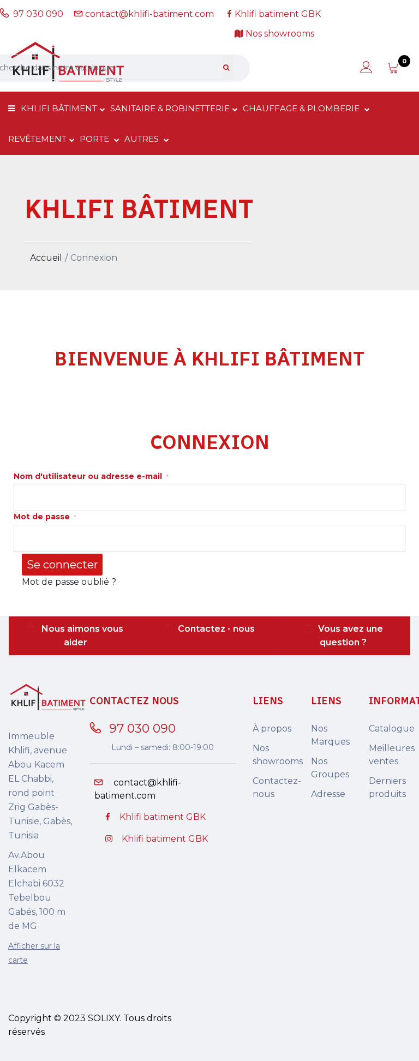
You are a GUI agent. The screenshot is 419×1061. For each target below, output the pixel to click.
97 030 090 (40, 14)
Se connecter (62, 564)
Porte (95, 139)
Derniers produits (387, 787)
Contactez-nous (274, 787)
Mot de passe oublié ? (69, 582)
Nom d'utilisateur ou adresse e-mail (91, 476)
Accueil (46, 258)
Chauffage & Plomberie (302, 108)
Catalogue (390, 728)
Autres (142, 139)
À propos (272, 728)
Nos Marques (330, 735)
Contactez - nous (216, 629)
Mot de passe (45, 516)
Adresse (328, 794)
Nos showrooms (274, 754)
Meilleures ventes (390, 754)
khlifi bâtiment (59, 108)
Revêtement (37, 139)
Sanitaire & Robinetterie (170, 108)
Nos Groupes (330, 768)
